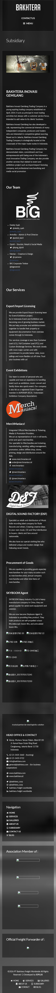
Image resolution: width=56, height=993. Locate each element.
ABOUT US (13, 824)
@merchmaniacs (16, 469)
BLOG (11, 835)
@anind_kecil (15, 241)
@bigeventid (15, 270)
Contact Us (28, 18)
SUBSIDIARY (14, 828)
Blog (38, 987)
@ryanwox (14, 260)
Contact (25, 987)
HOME (12, 813)
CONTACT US (15, 832)
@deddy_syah (15, 232)
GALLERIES (14, 820)
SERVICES (13, 817)
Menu (29, 23)
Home (16, 981)
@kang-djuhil (15, 251)
